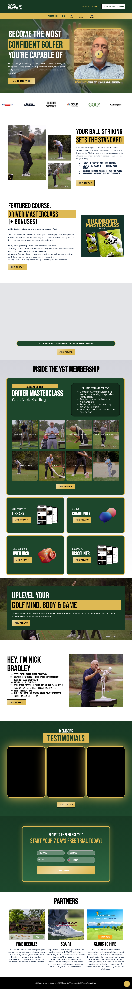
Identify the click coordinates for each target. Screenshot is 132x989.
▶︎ (99, 54)
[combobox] (69, 860)
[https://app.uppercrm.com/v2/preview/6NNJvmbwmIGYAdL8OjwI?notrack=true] (20, 7)
